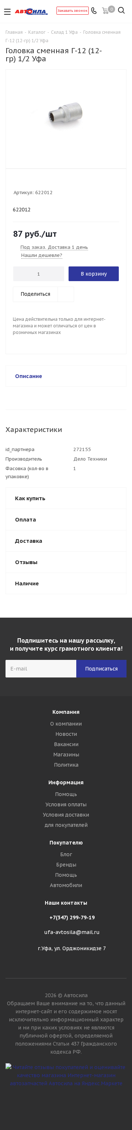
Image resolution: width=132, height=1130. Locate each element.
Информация (66, 782)
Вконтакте (66, 1104)
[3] (30, 183)
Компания (66, 712)
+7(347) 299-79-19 (72, 917)
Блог (66, 854)
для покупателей (66, 825)
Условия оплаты (66, 804)
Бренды (66, 864)
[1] (17, 183)
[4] (37, 183)
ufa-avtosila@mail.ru (72, 932)
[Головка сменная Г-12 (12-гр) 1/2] (66, 116)
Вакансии (66, 744)
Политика (66, 765)
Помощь (66, 794)
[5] (44, 183)
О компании (66, 723)
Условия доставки (66, 814)
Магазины (66, 754)
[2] (24, 183)
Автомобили (66, 885)
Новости (66, 734)
